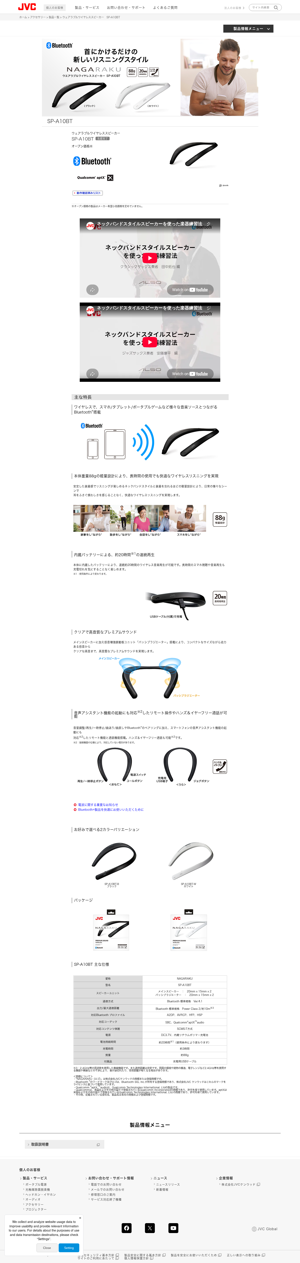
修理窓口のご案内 (103, 1194)
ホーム (23, 17)
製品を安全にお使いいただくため (194, 1255)
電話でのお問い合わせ (106, 1184)
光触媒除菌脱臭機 (37, 1189)
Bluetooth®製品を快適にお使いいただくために (111, 809)
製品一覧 (54, 17)
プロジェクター (36, 1209)
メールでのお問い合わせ (108, 1189)
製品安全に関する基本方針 (142, 1255)
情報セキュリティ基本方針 (96, 1255)
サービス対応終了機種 (106, 1199)
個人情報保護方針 (136, 1258)
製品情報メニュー (248, 28)
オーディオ (33, 1199)
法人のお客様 (232, 8)
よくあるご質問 (165, 7)
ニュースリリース (168, 1184)
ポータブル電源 (36, 1184)
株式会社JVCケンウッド (239, 1184)
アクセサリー (38, 17)
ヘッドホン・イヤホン (40, 1194)
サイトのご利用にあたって (96, 1258)
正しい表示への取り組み (244, 1255)
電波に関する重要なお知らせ (98, 804)
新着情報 (162, 1189)
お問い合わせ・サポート (126, 7)
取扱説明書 (40, 1144)
